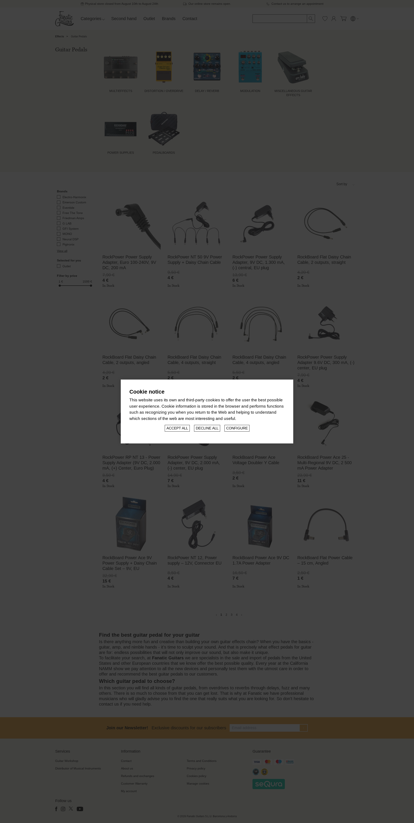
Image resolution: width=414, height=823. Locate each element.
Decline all (207, 428)
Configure (237, 428)
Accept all (177, 428)
